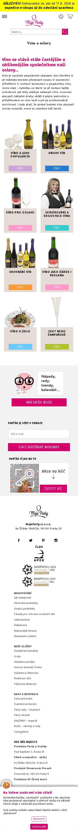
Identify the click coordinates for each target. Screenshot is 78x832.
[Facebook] (19, 540)
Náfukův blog (39, 402)
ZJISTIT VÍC (53, 488)
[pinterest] (43, 540)
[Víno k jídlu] (20, 311)
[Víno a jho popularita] (20, 133)
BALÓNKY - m (22, 720)
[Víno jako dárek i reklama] (57, 252)
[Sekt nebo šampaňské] (57, 311)
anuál (34, 720)
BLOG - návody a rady (27, 726)
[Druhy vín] (57, 133)
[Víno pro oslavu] (20, 192)
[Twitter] (30, 540)
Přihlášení (61, 16)
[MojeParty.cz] (39, 512)
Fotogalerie (21, 731)
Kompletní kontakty (26, 650)
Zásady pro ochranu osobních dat (34, 614)
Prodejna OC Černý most (30, 779)
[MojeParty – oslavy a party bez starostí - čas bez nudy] (34, 20)
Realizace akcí (22, 678)
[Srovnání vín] (20, 252)
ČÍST (20, 168)
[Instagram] (56, 540)
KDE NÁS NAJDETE (25, 742)
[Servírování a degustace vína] (57, 192)
